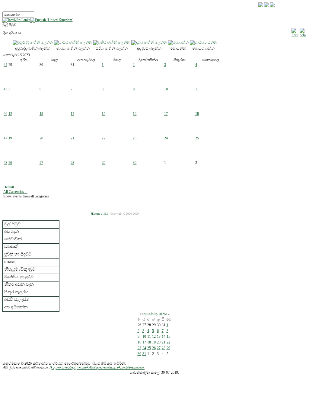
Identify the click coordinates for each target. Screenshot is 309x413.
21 (72, 138)
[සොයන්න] (178, 42)
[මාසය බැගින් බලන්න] (73, 42)
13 (41, 114)
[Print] (294, 32)
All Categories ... (15, 192)
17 (166, 114)
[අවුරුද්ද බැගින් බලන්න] (33, 42)
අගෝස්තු (151, 314)
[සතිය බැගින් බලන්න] (111, 42)
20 (41, 138)
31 (144, 354)
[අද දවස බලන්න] (149, 42)
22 (103, 138)
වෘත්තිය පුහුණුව (18, 277)
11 (197, 89)
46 (5, 114)
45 (5, 89)
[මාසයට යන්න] (203, 42)
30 (134, 163)
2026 (162, 314)
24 (166, 138)
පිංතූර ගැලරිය (16, 292)
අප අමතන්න (16, 307)
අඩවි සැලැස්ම (16, 299)
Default (8, 187)
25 (197, 138)
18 (197, 114)
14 (72, 114)
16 (134, 114)
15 (103, 114)
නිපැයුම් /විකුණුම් (19, 269)
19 (10, 138)
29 (103, 163)
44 (5, 65)
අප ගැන (11, 231)
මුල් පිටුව (12, 224)
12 (10, 114)
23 (134, 138)
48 (5, 163)
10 (166, 89)
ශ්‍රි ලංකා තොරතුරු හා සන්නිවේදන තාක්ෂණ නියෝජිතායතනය (97, 368)
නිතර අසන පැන (19, 284)
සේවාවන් (13, 239)
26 (10, 163)
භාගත (9, 261)
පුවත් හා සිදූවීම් (17, 254)
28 (72, 163)
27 (41, 163)
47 (5, 138)
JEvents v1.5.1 (100, 213)
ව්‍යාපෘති (11, 246)
